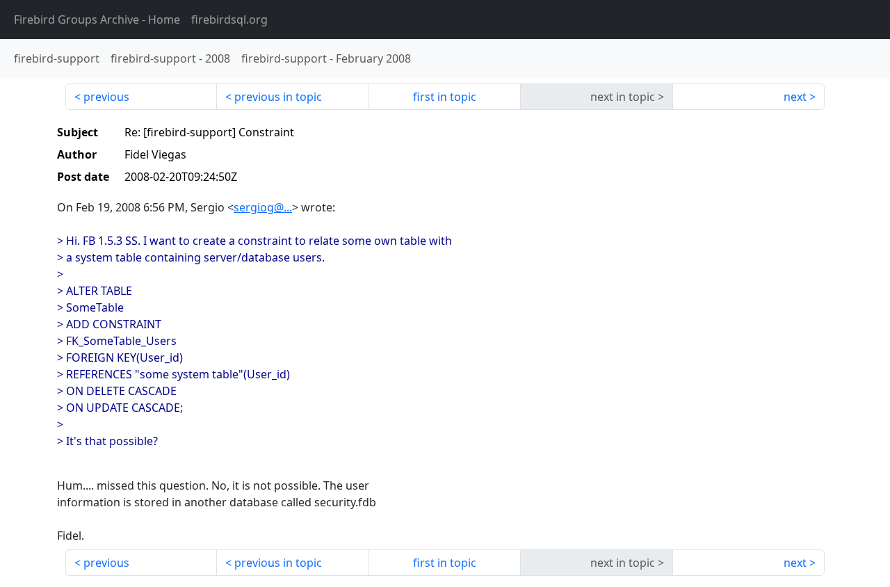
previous (106, 96)
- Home (97, 19)
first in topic (444, 96)
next (795, 96)
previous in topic (278, 96)
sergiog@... (263, 207)
